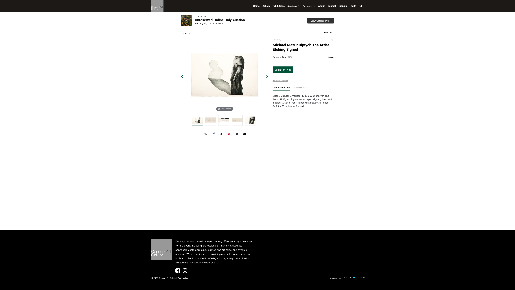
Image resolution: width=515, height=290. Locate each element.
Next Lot (328, 33)
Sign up (343, 6)
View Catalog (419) (320, 20)
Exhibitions (279, 6)
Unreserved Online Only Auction (220, 20)
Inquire (331, 57)
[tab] (281, 89)
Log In (353, 6)
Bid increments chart (280, 81)
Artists (266, 6)
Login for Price (283, 69)
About (321, 6)
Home (256, 6)
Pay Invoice (183, 278)
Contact (332, 6)
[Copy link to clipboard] (205, 134)
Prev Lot (187, 33)
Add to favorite (332, 40)
